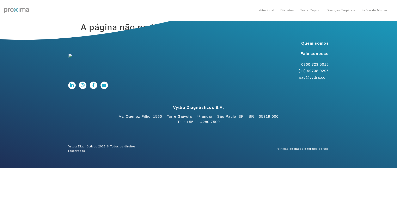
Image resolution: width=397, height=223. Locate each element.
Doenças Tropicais (340, 10)
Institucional (265, 10)
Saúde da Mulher (374, 10)
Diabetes (287, 10)
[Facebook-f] (93, 85)
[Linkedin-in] (72, 85)
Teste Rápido (310, 10)
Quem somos (315, 43)
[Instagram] (82, 85)
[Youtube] (104, 85)
